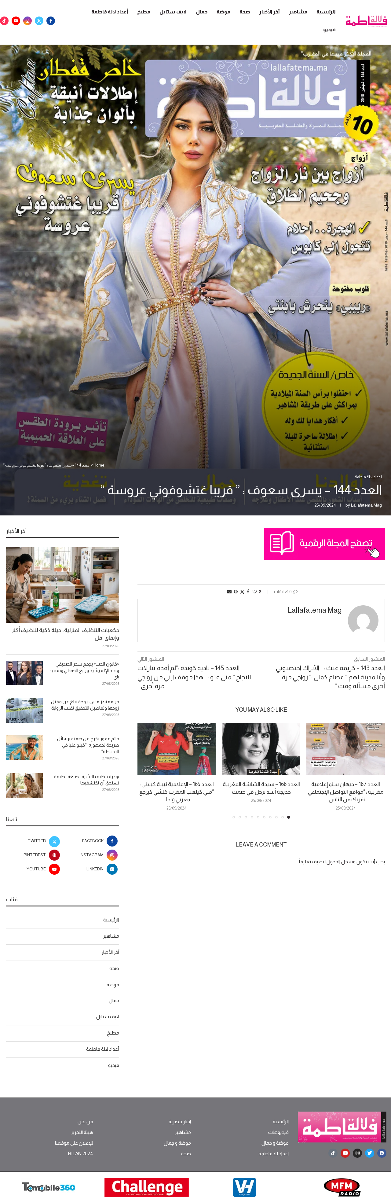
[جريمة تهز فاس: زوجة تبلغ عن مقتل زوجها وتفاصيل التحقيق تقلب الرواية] (24, 710)
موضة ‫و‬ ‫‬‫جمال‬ (275, 1143)
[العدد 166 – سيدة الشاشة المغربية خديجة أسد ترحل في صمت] (261, 749)
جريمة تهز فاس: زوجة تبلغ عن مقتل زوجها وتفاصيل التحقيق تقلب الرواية (85, 704)
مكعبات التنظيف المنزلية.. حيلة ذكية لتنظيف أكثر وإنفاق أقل (65, 634)
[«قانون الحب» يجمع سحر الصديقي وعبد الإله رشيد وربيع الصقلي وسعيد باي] (24, 673)
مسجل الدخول (341, 861)
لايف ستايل (173, 11)
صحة (244, 11)
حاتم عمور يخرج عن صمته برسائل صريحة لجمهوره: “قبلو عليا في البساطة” (88, 745)
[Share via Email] (229, 591)
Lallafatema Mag (366, 505)
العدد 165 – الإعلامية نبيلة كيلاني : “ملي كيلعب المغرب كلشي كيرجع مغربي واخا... (176, 792)
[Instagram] (27, 21)
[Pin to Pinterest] (236, 591)
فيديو (329, 29)
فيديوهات (278, 1132)
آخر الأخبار (269, 11)
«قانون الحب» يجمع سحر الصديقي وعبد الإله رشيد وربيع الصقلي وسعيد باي (84, 670)
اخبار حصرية (180, 1121)
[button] (146, 770)
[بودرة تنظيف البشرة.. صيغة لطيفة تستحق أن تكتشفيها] (24, 785)
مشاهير (298, 11)
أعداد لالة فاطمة (109, 11)
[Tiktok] (4, 21)
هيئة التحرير (82, 1132)
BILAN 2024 (80, 1153)
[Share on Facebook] (248, 591)
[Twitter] (39, 21)
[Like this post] (255, 591)
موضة (223, 11)
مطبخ (143, 11)
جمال (201, 11)
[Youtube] (16, 21)
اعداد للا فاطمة (273, 1153)
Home (98, 465)
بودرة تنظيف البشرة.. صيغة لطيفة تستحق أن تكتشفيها (86, 779)
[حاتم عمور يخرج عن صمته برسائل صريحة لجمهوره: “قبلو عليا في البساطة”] (24, 747)
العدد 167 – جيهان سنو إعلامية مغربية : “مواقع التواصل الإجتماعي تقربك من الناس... (345, 792)
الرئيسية (326, 11)
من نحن (85, 1121)
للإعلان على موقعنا (74, 1143)
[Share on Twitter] (242, 591)
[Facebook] (50, 21)
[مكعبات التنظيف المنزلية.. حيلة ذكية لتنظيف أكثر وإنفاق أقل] (62, 585)
